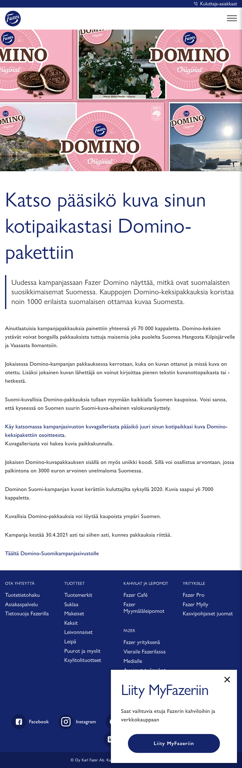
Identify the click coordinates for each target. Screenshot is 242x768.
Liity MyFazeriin (174, 743)
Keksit (71, 622)
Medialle (133, 661)
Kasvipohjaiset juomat (208, 613)
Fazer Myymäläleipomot (144, 607)
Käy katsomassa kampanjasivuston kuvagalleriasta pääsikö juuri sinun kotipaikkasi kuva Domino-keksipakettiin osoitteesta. (116, 430)
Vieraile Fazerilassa (145, 651)
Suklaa (71, 604)
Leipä (70, 641)
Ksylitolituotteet (82, 660)
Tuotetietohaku (22, 594)
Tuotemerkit (78, 594)
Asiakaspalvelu (21, 604)
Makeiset (74, 613)
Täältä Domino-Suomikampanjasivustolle (52, 553)
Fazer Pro (194, 594)
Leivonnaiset (78, 632)
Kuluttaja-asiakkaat (218, 4)
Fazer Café (135, 594)
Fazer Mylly (195, 604)
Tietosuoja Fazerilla (27, 613)
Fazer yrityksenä (142, 642)
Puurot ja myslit (82, 650)
